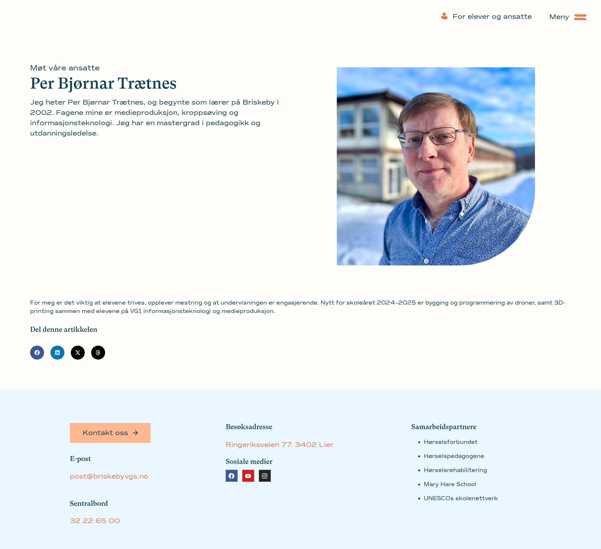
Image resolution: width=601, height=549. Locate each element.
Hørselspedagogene (454, 456)
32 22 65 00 (95, 520)
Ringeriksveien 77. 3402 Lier (279, 444)
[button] (37, 353)
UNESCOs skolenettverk (461, 498)
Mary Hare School (450, 484)
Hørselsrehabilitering (455, 470)
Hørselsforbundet (451, 442)
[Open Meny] (580, 17)
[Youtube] (248, 476)
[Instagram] (265, 476)
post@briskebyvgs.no (109, 476)
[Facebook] (232, 476)
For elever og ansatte (492, 16)
